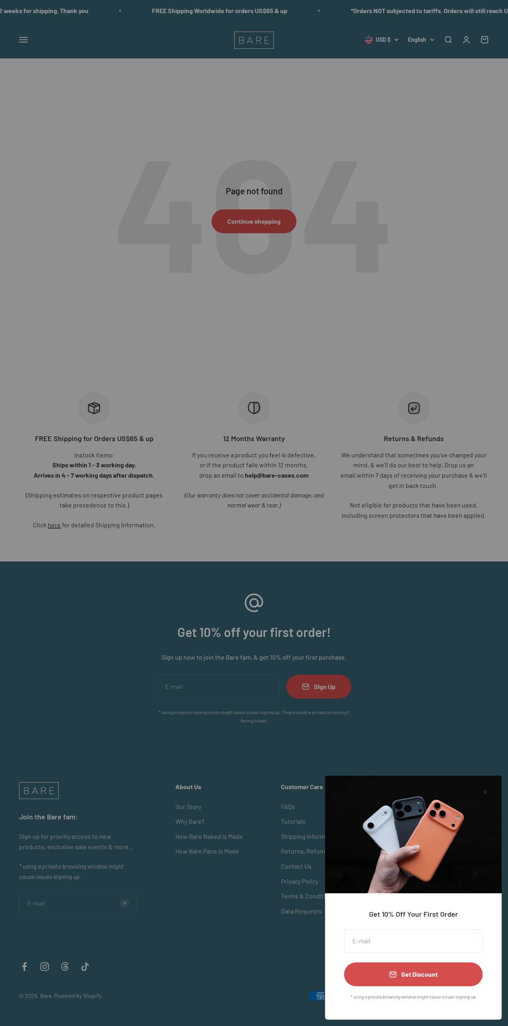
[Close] (485, 792)
